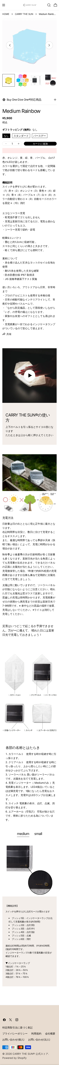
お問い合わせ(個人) (13, 1039)
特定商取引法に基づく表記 (17, 1027)
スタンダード (21, 135)
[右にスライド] (49, 45)
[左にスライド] (10, 45)
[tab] (23, 834)
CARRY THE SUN (24, 14)
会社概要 (50, 1033)
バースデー (39, 135)
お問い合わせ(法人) (39, 1039)
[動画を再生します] (29, 375)
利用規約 (36, 1033)
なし (6, 135)
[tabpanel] (29, 914)
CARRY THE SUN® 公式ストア (30, 1053)
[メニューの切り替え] (3, 5)
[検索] (49, 5)
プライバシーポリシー (15, 1033)
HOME (5, 14)
